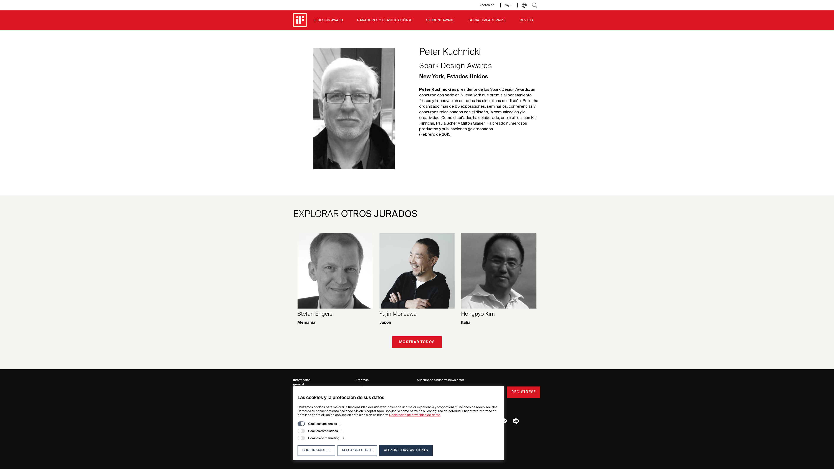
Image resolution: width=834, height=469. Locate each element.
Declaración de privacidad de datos (414, 415)
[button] (524, 5)
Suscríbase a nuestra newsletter (440, 380)
